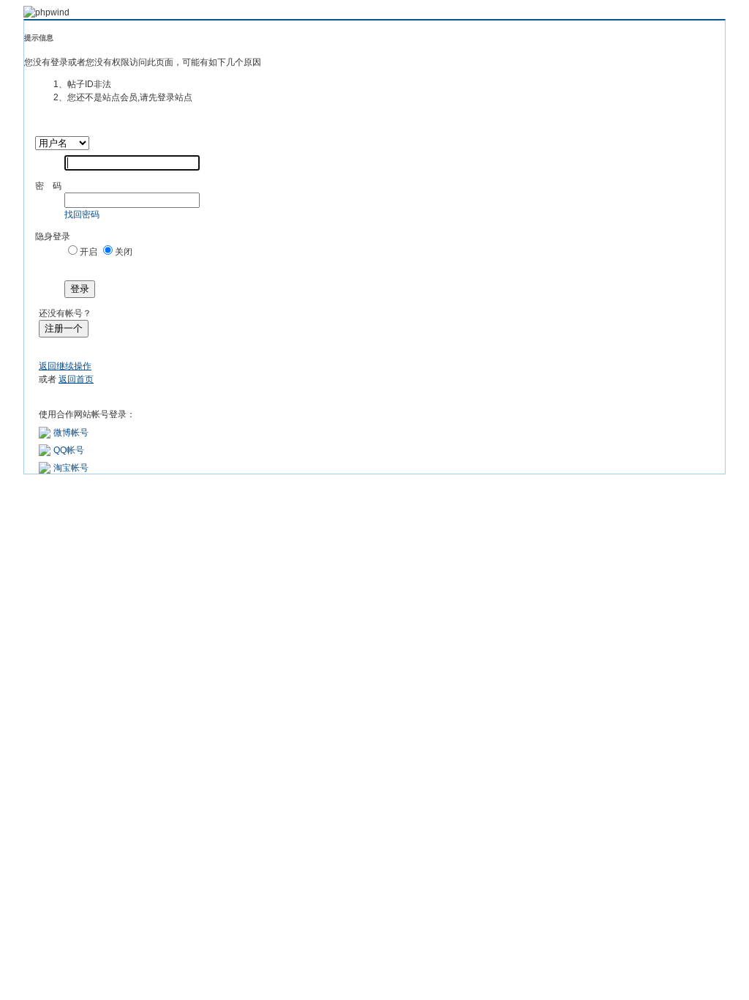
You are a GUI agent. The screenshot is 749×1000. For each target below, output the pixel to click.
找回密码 (81, 214)
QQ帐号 (68, 450)
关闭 (123, 252)
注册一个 (64, 328)
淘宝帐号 (71, 468)
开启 (88, 252)
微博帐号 (71, 433)
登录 (79, 288)
